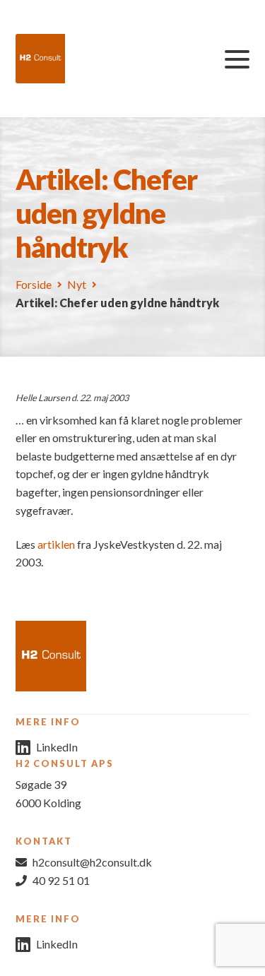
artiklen (56, 544)
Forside (34, 284)
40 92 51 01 (61, 880)
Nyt (76, 284)
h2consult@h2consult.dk (92, 862)
